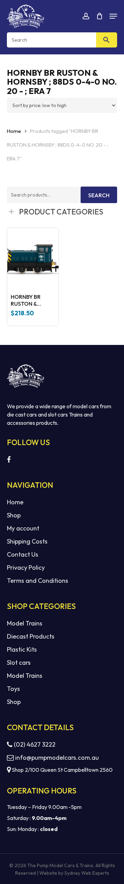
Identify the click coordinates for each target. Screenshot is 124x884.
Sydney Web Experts (86, 873)
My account (23, 528)
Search (99, 195)
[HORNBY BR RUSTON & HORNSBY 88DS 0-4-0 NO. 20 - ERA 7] (33, 259)
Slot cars (19, 662)
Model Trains (24, 623)
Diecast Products (30, 636)
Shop (14, 515)
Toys (13, 689)
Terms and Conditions (37, 581)
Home (14, 131)
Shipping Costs (27, 541)
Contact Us (22, 554)
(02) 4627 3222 (33, 744)
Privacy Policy (26, 567)
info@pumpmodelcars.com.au (57, 757)
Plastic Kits (22, 649)
